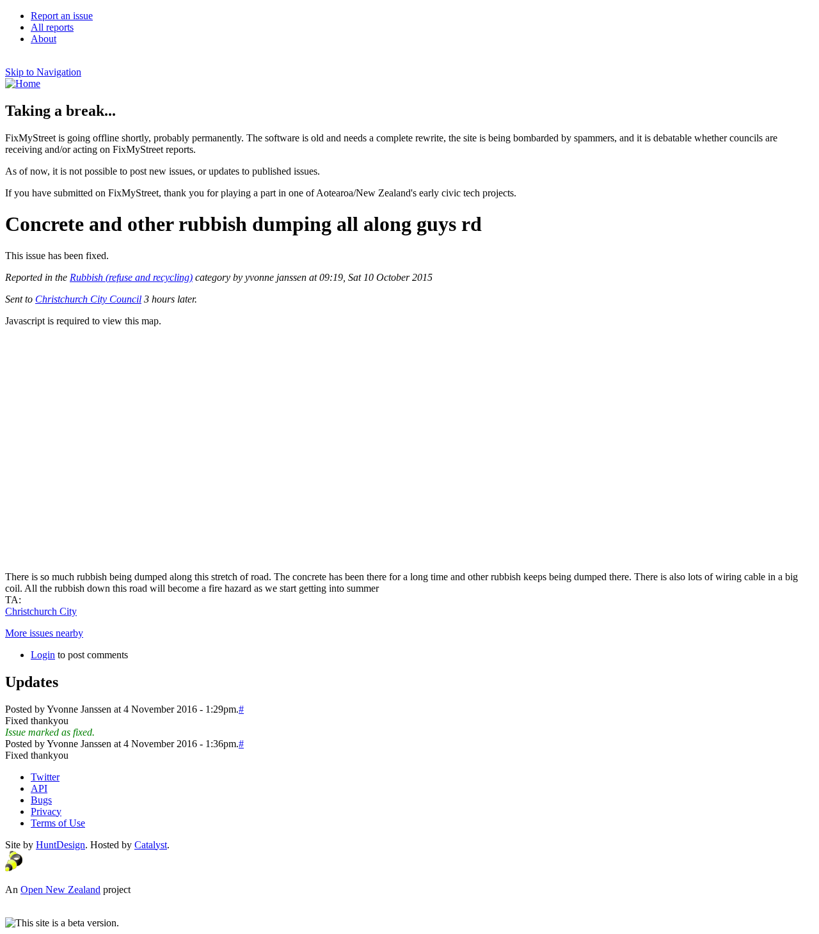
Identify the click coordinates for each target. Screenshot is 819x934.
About (43, 38)
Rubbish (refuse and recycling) (131, 277)
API (39, 788)
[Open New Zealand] (13, 867)
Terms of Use (58, 823)
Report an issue (62, 15)
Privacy (46, 811)
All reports (52, 27)
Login (43, 654)
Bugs (41, 800)
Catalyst (150, 844)
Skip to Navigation (43, 72)
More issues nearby (44, 633)
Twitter (45, 777)
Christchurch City (41, 611)
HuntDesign (60, 844)
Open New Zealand (60, 889)
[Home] (22, 83)
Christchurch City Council (88, 299)
